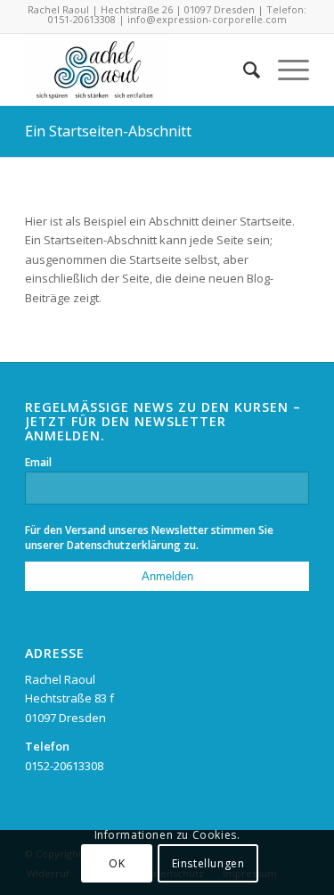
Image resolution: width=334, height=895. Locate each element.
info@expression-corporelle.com (207, 19)
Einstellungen (208, 863)
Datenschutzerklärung (124, 545)
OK (117, 863)
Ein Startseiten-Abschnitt (108, 131)
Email (38, 462)
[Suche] (242, 69)
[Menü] (284, 69)
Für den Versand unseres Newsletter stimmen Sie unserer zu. (149, 537)
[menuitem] (242, 69)
